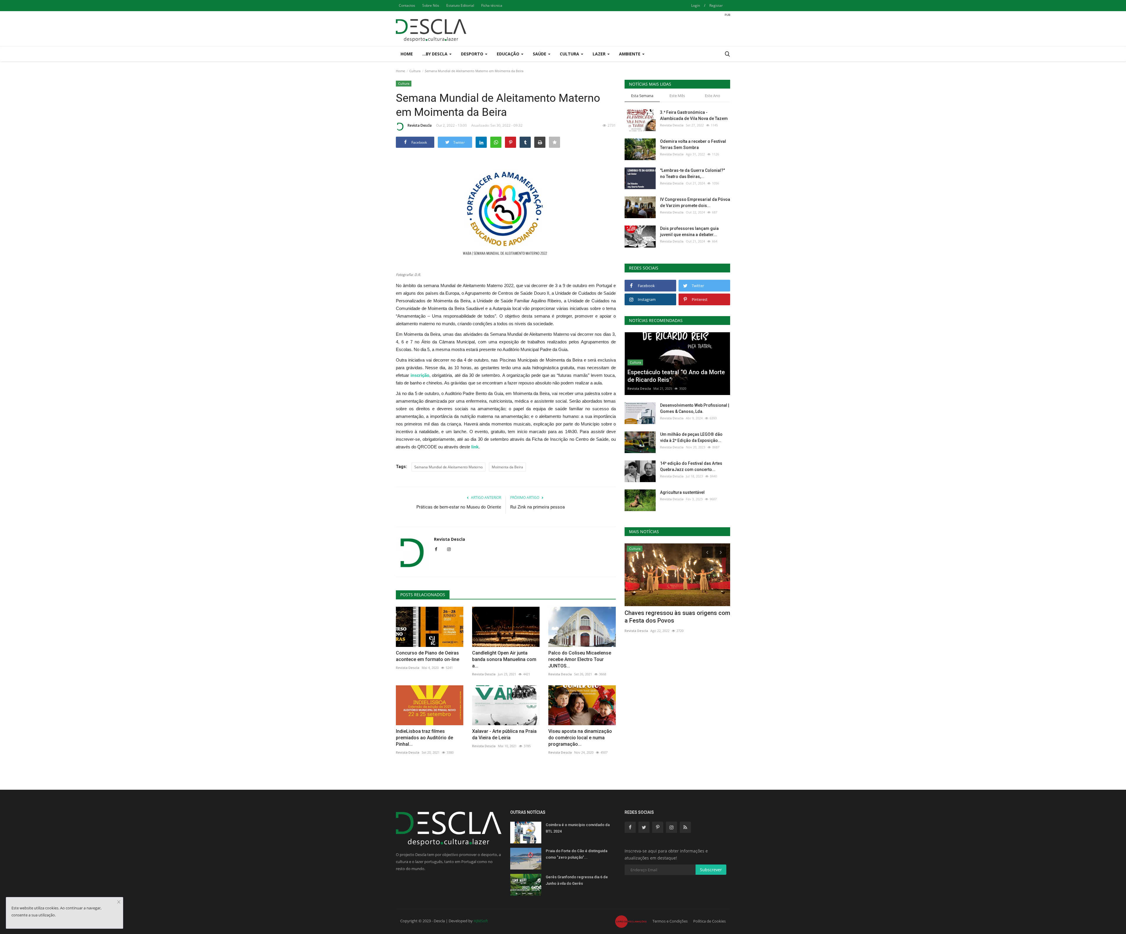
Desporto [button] (472, 54)
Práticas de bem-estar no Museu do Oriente (458, 507)
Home (407, 54)
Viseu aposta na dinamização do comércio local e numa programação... (580, 737)
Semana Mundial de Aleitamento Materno (448, 467)
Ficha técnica (491, 5)
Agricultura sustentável (682, 492)
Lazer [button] (600, 54)
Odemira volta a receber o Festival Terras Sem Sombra (693, 144)
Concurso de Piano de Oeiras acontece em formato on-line (427, 656)
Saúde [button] (540, 54)
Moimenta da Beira (507, 467)
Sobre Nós (430, 5)
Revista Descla (420, 125)
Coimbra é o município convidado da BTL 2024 (578, 828)
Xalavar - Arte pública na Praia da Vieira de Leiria (504, 734)
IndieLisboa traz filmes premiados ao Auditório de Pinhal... (424, 737)
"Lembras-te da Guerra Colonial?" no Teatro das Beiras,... (692, 173)
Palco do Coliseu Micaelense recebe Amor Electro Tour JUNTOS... (579, 659)
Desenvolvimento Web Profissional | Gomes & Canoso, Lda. (694, 408)
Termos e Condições (670, 921)
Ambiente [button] (630, 54)
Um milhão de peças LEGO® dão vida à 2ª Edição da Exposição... (691, 437)
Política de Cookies (709, 921)
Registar (716, 5)
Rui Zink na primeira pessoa (537, 507)
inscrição (420, 375)
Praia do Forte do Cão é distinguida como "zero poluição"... (576, 854)
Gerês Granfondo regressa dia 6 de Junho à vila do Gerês (577, 880)
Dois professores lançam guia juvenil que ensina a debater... (689, 231)
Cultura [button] (570, 54)
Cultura (414, 71)
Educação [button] (508, 54)
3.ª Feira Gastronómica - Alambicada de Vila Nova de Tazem (694, 115)
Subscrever (711, 869)
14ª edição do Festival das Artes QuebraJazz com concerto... (691, 466)
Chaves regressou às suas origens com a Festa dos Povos (677, 616)
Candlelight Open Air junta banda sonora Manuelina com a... (504, 659)
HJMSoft (481, 920)
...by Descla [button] (435, 54)
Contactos (407, 5)
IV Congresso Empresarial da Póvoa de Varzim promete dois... (695, 202)
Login (695, 5)
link (475, 446)
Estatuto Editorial (460, 5)
